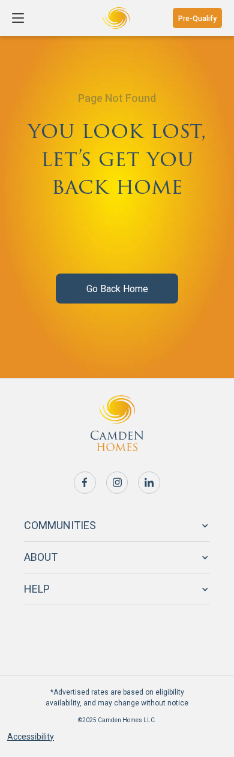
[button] (19, 18)
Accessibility (30, 736)
